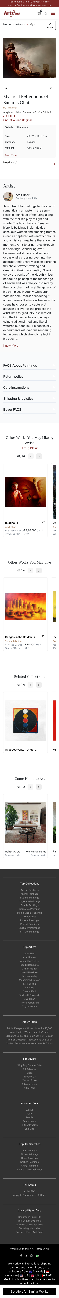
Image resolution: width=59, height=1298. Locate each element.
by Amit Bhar (10, 107)
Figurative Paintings (29, 909)
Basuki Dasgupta (29, 964)
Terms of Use (29, 1080)
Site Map (29, 1128)
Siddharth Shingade (29, 995)
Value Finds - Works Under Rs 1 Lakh (29, 1032)
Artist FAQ (29, 1191)
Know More (10, 345)
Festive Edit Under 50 (29, 1220)
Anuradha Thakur (29, 961)
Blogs (29, 1072)
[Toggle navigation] (53, 13)
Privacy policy (29, 1084)
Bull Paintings (29, 1150)
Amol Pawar (29, 957)
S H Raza (29, 987)
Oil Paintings (29, 916)
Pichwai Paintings (29, 920)
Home (7, 24)
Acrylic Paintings (30, 890)
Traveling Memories (29, 1228)
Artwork (20, 24)
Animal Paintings (29, 893)
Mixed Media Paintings (29, 912)
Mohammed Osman (29, 980)
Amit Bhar (29, 953)
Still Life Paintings (29, 931)
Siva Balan (29, 998)
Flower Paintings (29, 1154)
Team (29, 1113)
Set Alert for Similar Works (29, 1291)
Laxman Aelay (29, 976)
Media (29, 1117)
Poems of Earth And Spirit (29, 1232)
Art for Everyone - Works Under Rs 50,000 (29, 1028)
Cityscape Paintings (29, 901)
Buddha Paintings (29, 897)
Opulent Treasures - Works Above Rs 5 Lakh (29, 1043)
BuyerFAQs (30, 1076)
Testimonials (29, 1121)
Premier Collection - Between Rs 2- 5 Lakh (29, 1039)
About (29, 1109)
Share (50, 27)
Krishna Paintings (29, 1161)
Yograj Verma (29, 1006)
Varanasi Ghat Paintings (29, 1169)
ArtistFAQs (29, 1087)
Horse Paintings (29, 1158)
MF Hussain (29, 983)
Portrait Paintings (29, 924)
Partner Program (29, 1124)
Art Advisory (29, 1069)
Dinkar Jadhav (29, 968)
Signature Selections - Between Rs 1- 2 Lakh (29, 1035)
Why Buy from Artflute (29, 1065)
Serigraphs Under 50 (29, 1216)
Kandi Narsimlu (29, 972)
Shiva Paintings (29, 1165)
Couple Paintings (29, 905)
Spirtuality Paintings (29, 927)
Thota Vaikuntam (29, 1002)
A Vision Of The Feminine (29, 1224)
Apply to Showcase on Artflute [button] (29, 1195)
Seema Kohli (29, 991)
